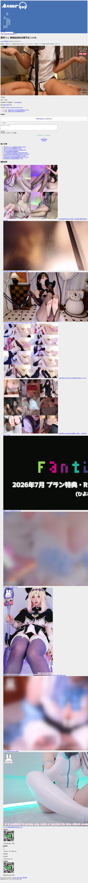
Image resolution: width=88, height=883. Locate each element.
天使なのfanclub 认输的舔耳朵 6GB (16, 111)
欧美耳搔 (8, 23)
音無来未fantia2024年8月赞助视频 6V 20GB (18, 110)
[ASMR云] (14, 10)
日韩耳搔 (8, 21)
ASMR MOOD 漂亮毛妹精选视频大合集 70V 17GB (16, 157)
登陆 (7, 13)
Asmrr (2, 41)
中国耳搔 (8, 20)
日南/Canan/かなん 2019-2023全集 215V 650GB (15, 155)
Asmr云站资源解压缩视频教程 (11, 151)
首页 (4, 17)
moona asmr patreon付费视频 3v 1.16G (12, 148)
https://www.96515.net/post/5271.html (14, 107)
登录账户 (41, 118)
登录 (2, 31)
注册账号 (44, 140)
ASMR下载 (6, 18)
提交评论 (3, 131)
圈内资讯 (5, 27)
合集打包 (8, 24)
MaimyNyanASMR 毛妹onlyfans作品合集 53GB (15, 150)
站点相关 (5, 25)
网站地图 (24, 877)
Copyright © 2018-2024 (17, 877)
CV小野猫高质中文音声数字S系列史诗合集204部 (16, 152)
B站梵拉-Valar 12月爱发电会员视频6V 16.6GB (15, 147)
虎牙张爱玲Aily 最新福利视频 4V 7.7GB (13, 158)
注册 (7, 14)
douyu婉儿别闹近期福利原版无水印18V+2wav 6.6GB (16, 154)
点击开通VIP (18, 102)
